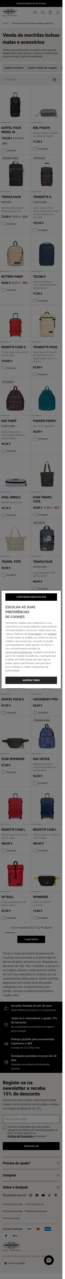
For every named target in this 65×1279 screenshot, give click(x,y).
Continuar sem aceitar (31, 597)
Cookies (52, 633)
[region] (31, 639)
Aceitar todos (31, 680)
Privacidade (34, 633)
